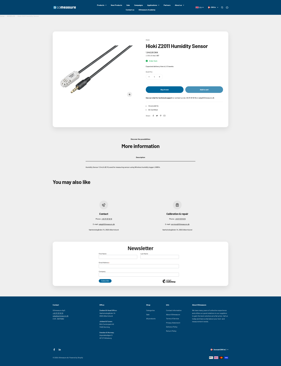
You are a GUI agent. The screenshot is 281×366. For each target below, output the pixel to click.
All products (151, 318)
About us (178, 5)
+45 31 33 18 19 (107, 219)
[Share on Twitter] (157, 116)
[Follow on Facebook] (54, 349)
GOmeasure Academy (147, 10)
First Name (102, 254)
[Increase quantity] (159, 76)
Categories (150, 310)
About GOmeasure (173, 314)
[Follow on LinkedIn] (59, 349)
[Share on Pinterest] (161, 116)
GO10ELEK (11, 16)
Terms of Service (172, 318)
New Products (116, 5)
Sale (128, 5)
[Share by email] (164, 116)
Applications (152, 5)
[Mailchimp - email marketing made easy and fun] (169, 283)
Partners (167, 5)
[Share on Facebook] (153, 116)
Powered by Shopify (76, 358)
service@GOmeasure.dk (180, 224)
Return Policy (171, 331)
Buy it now (165, 90)
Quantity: (149, 72)
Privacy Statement (173, 323)
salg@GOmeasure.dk (107, 224)
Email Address (104, 263)
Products (100, 5)
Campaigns (138, 5)
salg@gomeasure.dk (60, 316)
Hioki (148, 40)
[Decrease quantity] (149, 76)
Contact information (174, 310)
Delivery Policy (171, 327)
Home (2, 16)
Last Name (144, 254)
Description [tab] (140, 157)
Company (102, 271)
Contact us (130, 10)
